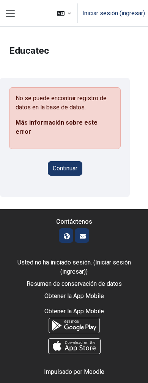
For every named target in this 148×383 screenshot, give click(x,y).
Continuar (65, 168)
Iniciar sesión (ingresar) (113, 13)
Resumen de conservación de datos (74, 283)
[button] (64, 13)
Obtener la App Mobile (74, 296)
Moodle (94, 371)
